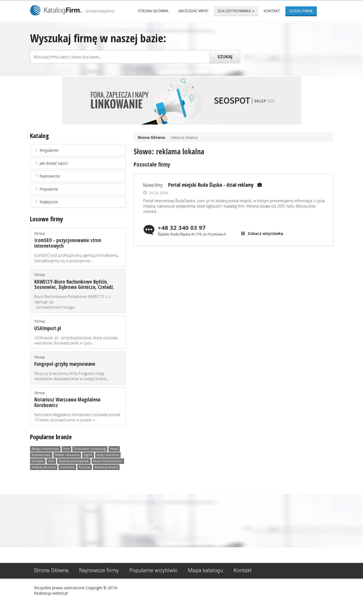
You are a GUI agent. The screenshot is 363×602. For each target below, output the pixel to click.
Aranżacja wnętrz (106, 467)
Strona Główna (153, 11)
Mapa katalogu (205, 570)
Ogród (88, 455)
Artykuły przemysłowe (74, 461)
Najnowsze (50, 175)
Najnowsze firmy (99, 570)
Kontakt (272, 11)
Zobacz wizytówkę (265, 233)
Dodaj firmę (301, 11)
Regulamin (49, 150)
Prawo (114, 449)
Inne (66, 449)
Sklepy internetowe (45, 449)
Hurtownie (67, 467)
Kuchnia (84, 467)
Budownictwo (41, 455)
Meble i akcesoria (67, 455)
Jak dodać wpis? (193, 11)
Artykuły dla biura (44, 467)
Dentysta (38, 461)
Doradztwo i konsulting (89, 449)
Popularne (49, 189)
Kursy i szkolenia (108, 455)
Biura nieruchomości (108, 461)
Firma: (76, 247)
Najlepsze (49, 201)
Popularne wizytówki (153, 570)
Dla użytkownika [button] (235, 11)
